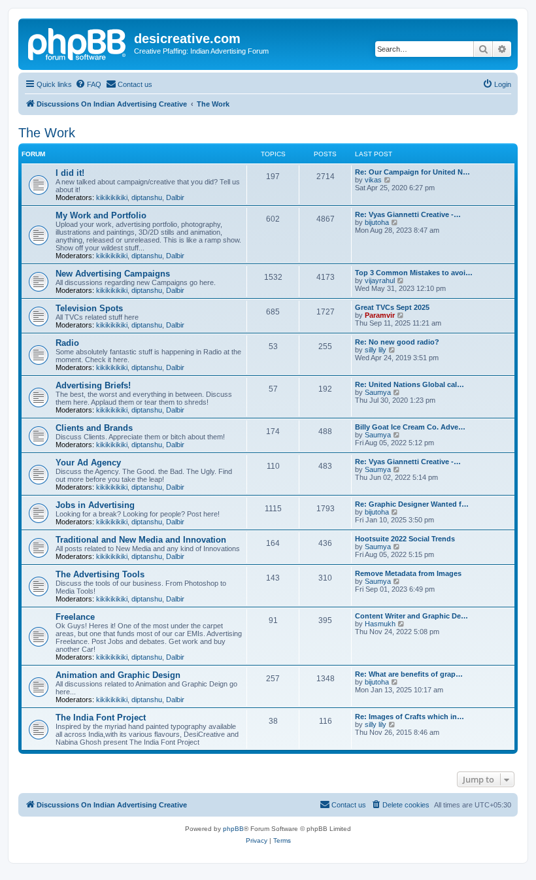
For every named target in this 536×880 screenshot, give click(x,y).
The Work (46, 133)
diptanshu (146, 197)
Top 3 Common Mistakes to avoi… (414, 273)
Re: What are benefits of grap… (409, 674)
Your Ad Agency (88, 462)
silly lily (375, 350)
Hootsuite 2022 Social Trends (405, 539)
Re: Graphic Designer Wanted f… (412, 504)
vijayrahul (380, 280)
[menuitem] (88, 84)
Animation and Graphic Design (118, 675)
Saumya (378, 392)
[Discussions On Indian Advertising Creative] (78, 42)
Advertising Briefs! (93, 385)
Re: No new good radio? (397, 342)
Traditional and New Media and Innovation (141, 540)
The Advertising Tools (100, 574)
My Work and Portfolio (101, 215)
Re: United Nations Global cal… (409, 384)
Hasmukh (380, 624)
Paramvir (380, 315)
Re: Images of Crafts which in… (409, 716)
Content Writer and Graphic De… (411, 616)
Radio (67, 343)
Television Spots (89, 308)
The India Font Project (101, 717)
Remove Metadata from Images (408, 573)
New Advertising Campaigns (113, 274)
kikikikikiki (111, 197)
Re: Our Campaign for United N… (412, 172)
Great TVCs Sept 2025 (392, 307)
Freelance (75, 617)
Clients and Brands (94, 428)
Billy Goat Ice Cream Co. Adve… (410, 427)
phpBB (233, 828)
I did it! (70, 173)
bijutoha (377, 222)
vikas (373, 180)
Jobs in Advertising (95, 505)
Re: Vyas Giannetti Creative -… (408, 214)
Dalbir (175, 197)
